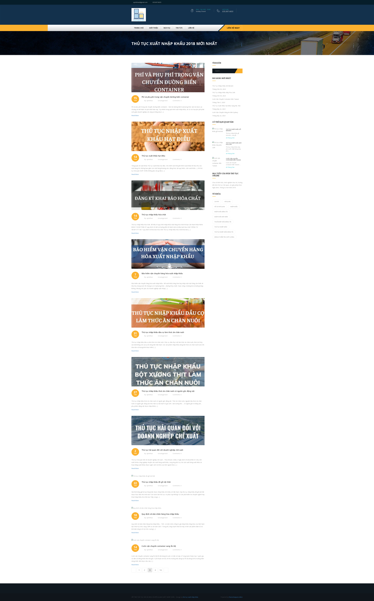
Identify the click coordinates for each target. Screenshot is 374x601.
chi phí (216, 201)
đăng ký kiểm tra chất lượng (224, 237)
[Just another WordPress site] (138, 14)
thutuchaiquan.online (236, 597)
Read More (135, 115)
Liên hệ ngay (233, 28)
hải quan (227, 201)
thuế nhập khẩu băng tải (222, 222)
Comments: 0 (177, 100)
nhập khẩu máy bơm (221, 217)
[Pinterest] (239, 2)
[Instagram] (242, 2)
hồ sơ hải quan (219, 206)
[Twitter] (234, 2)
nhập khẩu (234, 206)
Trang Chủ (139, 28)
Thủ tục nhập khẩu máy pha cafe (223, 92)
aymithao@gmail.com (140, 2)
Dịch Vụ (167, 28)
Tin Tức (179, 28)
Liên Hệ (191, 28)
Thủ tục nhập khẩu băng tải (223, 232)
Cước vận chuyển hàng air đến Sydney (225, 112)
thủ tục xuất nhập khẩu (190, 597)
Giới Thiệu (153, 28)
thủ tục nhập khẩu (220, 227)
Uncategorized (162, 100)
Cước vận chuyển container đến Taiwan (225, 99)
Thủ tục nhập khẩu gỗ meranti (222, 86)
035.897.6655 (157, 2)
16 (161, 570)
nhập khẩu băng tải (221, 212)
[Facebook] (237, 2)
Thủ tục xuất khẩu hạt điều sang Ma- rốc (226, 106)
